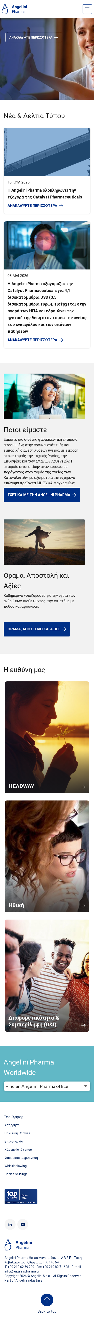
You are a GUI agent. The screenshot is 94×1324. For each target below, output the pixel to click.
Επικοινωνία (14, 1141)
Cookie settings (16, 1174)
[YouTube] (22, 1224)
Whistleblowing (16, 1166)
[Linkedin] (10, 1224)
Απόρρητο (12, 1125)
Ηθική (16, 905)
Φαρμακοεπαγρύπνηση (21, 1158)
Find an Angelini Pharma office (36, 1086)
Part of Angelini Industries (23, 1280)
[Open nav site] (87, 9)
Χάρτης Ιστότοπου (18, 1149)
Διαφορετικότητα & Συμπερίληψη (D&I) (33, 1021)
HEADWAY (21, 786)
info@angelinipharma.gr (22, 1271)
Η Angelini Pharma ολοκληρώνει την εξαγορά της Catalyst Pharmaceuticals (45, 193)
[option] (47, 59)
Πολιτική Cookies (17, 1133)
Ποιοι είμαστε (25, 430)
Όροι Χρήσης (14, 1117)
